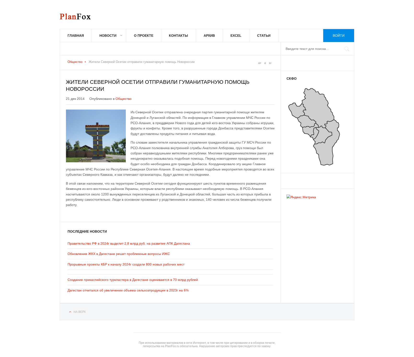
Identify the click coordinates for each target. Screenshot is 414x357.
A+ (259, 63)
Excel (236, 35)
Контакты (178, 35)
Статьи (263, 35)
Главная (76, 35)
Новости (107, 35)
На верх (80, 312)
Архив (209, 35)
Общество (75, 62)
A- (270, 63)
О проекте (143, 35)
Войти (339, 35)
